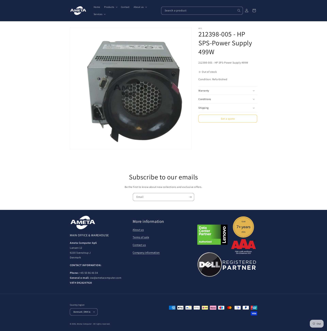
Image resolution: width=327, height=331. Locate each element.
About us (138, 230)
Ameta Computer (84, 323)
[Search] (239, 10)
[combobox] (202, 10)
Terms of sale (141, 237)
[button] (110, 7)
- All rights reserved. (101, 323)
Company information (146, 253)
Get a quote (228, 118)
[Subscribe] (190, 197)
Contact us (139, 245)
